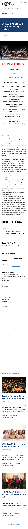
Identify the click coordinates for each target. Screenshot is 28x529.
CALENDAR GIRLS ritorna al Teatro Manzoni (13, 445)
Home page (5, 13)
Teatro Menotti (7, 297)
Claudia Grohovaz (8, 4)
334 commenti (13, 415)
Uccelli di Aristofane (8, 299)
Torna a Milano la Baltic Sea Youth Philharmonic (13, 397)
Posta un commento (15, 463)
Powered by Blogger (14, 524)
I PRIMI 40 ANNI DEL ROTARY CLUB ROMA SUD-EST (14, 494)
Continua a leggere (8, 417)
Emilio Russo (12, 295)
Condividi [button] (4, 302)
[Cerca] (21, 3)
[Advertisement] (14, 358)
